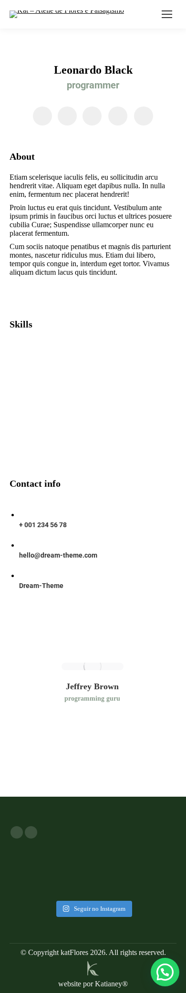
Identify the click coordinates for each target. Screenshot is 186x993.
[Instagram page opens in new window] (31, 832)
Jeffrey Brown (92, 686)
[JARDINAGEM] (93, 865)
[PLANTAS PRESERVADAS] (93, 856)
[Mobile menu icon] (166, 14)
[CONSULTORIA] (93, 870)
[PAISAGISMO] (93, 860)
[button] (165, 972)
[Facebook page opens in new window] (16, 832)
